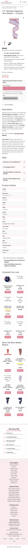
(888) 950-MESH (14, 532)
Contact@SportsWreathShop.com (14, 534)
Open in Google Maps (14, 536)
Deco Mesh (14, 473)
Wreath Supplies (9, 6)
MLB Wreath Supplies (14, 495)
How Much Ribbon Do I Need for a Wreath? (12, 172)
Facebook (5, 538)
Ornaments (14, 477)
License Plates (14, 472)
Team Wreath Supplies (14, 490)
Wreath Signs (14, 470)
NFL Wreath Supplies (14, 492)
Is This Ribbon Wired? (9, 167)
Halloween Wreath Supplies (14, 501)
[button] (23, 18)
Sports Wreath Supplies (14, 488)
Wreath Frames (14, 481)
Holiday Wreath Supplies (14, 497)
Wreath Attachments (14, 479)
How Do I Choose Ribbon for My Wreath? (11, 179)
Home (3, 6)
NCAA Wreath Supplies (14, 494)
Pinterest (17, 538)
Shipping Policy (14, 509)
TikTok (14, 541)
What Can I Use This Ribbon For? (12, 162)
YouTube (23, 538)
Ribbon (15, 6)
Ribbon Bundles (14, 468)
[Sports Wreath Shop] (6, 2)
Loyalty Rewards (14, 512)
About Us (14, 516)
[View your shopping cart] (20, 2)
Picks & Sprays (14, 475)
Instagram (11, 538)
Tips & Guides (14, 514)
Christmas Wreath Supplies (14, 499)
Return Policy (14, 510)
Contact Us (14, 507)
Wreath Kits (14, 482)
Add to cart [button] (7, 292)
